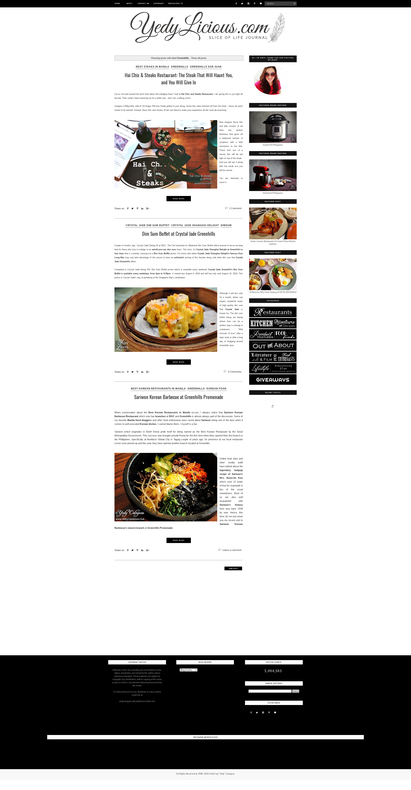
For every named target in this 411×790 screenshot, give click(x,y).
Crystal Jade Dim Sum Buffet (148, 225)
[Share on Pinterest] (137, 208)
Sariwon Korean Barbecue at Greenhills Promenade (178, 396)
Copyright (158, 3)
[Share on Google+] (147, 208)
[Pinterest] (254, 3)
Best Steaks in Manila (152, 66)
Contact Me (143, 3)
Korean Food (216, 388)
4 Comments (234, 371)
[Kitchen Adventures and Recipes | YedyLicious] (273, 327)
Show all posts (198, 58)
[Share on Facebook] (127, 208)
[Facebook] (236, 3)
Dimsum (226, 225)
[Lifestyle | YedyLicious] (273, 372)
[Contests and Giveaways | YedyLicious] (273, 384)
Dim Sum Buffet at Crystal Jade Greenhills (178, 233)
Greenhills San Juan (206, 66)
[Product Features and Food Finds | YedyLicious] (273, 339)
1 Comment (235, 208)
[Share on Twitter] (133, 208)
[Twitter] (242, 3)
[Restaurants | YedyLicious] (273, 316)
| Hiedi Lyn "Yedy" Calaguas (222, 773)
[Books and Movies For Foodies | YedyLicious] (273, 361)
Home (117, 3)
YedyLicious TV (175, 3)
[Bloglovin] (261, 3)
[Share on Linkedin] (142, 208)
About (129, 3)
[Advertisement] (178, 611)
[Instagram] (248, 3)
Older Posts (233, 568)
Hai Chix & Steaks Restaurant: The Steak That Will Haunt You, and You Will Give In (179, 78)
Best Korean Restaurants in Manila (158, 388)
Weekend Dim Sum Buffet (200, 245)
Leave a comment (232, 550)
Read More (178, 199)
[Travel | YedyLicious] (273, 350)
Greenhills (179, 66)
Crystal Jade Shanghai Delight (195, 225)
